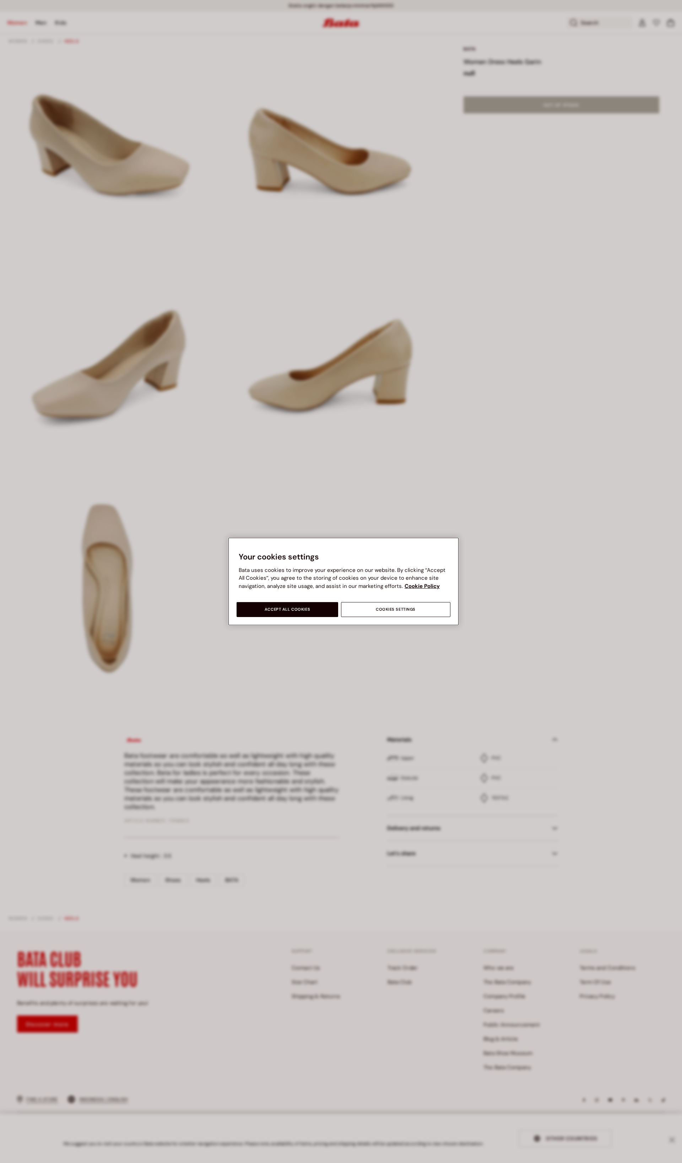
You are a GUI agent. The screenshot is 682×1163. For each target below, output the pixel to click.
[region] (343, 581)
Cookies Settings (396, 609)
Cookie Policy (422, 586)
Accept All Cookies (287, 609)
